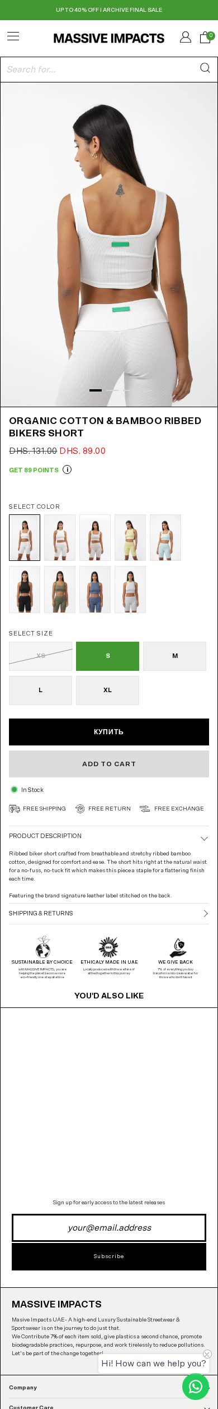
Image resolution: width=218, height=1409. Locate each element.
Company (23, 1387)
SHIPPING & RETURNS (41, 913)
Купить (109, 732)
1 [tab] (79, 390)
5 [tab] (146, 390)
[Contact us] (195, 1386)
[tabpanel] (109, 243)
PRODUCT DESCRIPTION (45, 836)
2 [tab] (95, 390)
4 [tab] (129, 390)
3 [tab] (112, 390)
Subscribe (109, 1256)
